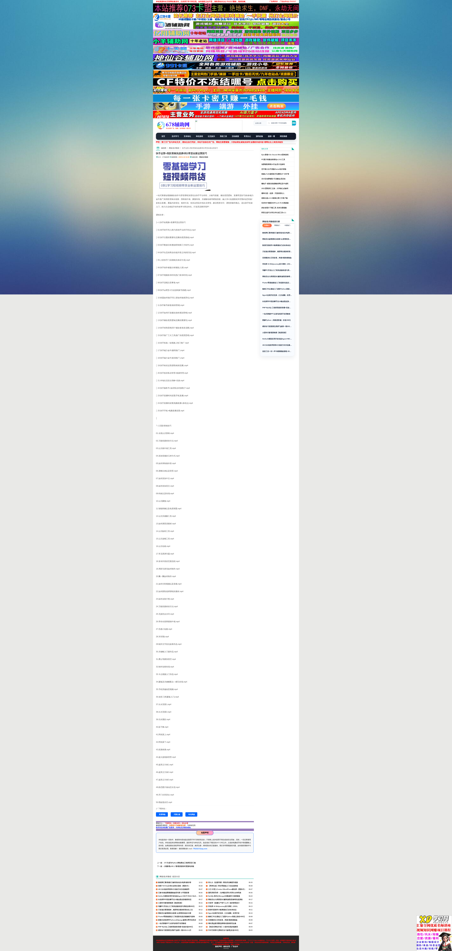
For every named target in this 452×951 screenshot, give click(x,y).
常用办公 (247, 136)
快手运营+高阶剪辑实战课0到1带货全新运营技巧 (181, 153)
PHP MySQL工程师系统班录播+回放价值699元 (277, 308)
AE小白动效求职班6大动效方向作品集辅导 (277, 345)
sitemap (226, 948)
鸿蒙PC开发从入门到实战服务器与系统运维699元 (277, 270)
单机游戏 (199, 136)
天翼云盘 (177, 814)
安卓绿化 (187, 136)
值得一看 (271, 136)
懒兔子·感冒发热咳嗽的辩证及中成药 (274, 184)
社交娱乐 (211, 136)
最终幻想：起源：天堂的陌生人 (273, 193)
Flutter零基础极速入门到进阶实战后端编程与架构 (277, 283)
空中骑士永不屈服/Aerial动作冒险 (273, 169)
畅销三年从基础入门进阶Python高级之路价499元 (277, 289)
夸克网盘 (191, 814)
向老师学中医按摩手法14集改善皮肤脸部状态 (277, 301)
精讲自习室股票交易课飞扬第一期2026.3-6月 (277, 326)
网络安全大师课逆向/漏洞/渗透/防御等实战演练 (277, 276)
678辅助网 (165, 157)
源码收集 (259, 136)
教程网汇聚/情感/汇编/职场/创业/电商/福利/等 (277, 233)
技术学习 (175, 136)
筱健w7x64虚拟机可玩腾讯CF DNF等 (275, 174)
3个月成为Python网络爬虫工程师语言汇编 (180, 863)
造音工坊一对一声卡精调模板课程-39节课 (277, 351)
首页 (163, 136)
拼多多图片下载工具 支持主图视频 (274, 208)
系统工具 (223, 136)
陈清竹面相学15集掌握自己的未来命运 (276, 245)
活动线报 (235, 136)
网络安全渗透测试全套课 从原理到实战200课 (277, 239)
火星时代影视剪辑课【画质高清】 (274, 333)
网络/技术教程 (174, 148)
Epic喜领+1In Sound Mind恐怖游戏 (275, 155)
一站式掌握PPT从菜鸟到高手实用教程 (276, 314)
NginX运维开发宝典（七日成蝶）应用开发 (277, 295)
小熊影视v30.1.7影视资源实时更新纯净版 (179, 866)
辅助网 (163, 148)
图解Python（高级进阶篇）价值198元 (276, 320)
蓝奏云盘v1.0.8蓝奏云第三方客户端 (274, 198)
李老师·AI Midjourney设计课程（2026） (277, 264)
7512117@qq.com (200, 849)
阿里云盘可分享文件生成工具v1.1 (273, 212)
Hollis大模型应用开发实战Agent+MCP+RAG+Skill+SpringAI (277, 339)
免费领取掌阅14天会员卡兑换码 (273, 164)
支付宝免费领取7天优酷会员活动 (273, 179)
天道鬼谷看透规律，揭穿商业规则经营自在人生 (277, 251)
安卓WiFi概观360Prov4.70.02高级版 (275, 203)
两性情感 (283, 136)
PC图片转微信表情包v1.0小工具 (273, 159)
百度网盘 (162, 814)
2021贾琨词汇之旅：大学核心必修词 (274, 188)
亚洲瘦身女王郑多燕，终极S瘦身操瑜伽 (276, 258)
